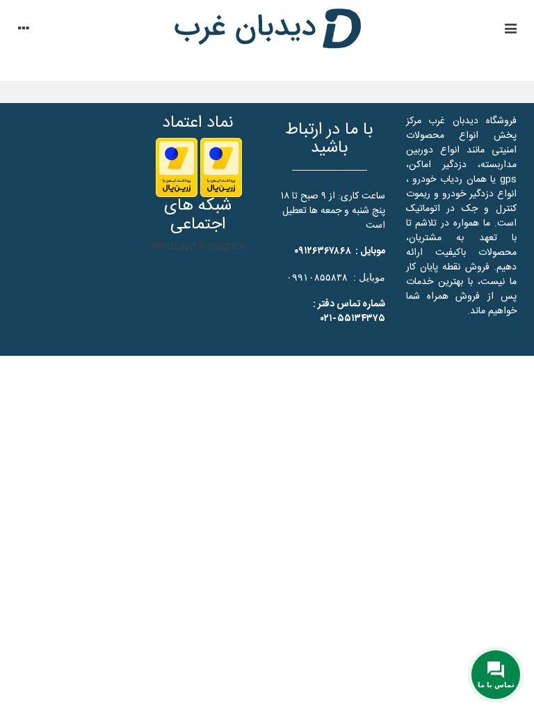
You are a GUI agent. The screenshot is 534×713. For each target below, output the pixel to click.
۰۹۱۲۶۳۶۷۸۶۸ (322, 251)
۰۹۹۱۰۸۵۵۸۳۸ (317, 277)
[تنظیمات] (23, 30)
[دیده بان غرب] (267, 30)
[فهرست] (510, 30)
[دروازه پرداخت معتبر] (221, 167)
